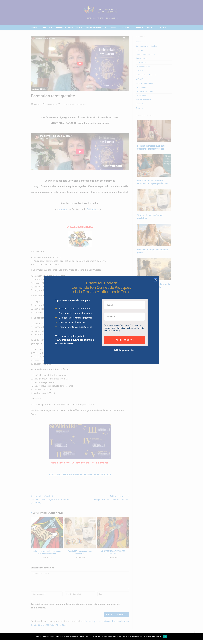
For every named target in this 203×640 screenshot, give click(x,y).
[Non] (200, 636)
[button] (155, 280)
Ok (165, 636)
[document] (101, 320)
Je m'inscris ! (124, 339)
